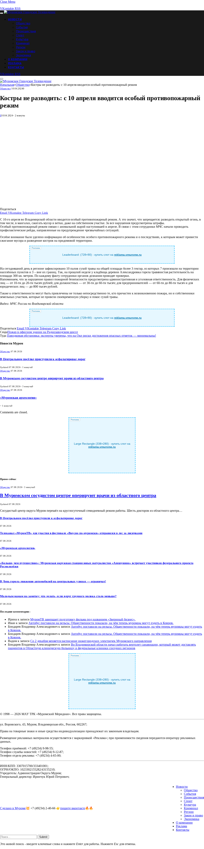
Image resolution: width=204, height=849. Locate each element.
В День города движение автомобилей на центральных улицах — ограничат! (53, 581)
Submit (43, 836)
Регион (20, 47)
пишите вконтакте (72, 808)
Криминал (22, 43)
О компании (17, 59)
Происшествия (26, 31)
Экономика (23, 55)
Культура (22, 39)
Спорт (20, 35)
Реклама (15, 63)
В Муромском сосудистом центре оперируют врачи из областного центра (52, 378)
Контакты (16, 67)
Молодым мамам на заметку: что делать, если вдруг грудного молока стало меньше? (58, 596)
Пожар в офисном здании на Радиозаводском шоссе (42, 332)
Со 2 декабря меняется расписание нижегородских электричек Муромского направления (91, 641)
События (22, 27)
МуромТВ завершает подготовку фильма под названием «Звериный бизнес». (82, 619)
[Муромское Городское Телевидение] (29, 12)
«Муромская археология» (18, 397)
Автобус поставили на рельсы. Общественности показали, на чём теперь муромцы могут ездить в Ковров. (101, 623)
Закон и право (25, 51)
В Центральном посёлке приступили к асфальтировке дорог (42, 359)
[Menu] (1, 13)
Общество (23, 23)
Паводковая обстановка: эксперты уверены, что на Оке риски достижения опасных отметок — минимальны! (81, 335)
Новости (15, 19)
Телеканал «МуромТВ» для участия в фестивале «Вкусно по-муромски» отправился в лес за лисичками (71, 533)
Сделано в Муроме (13, 808)
